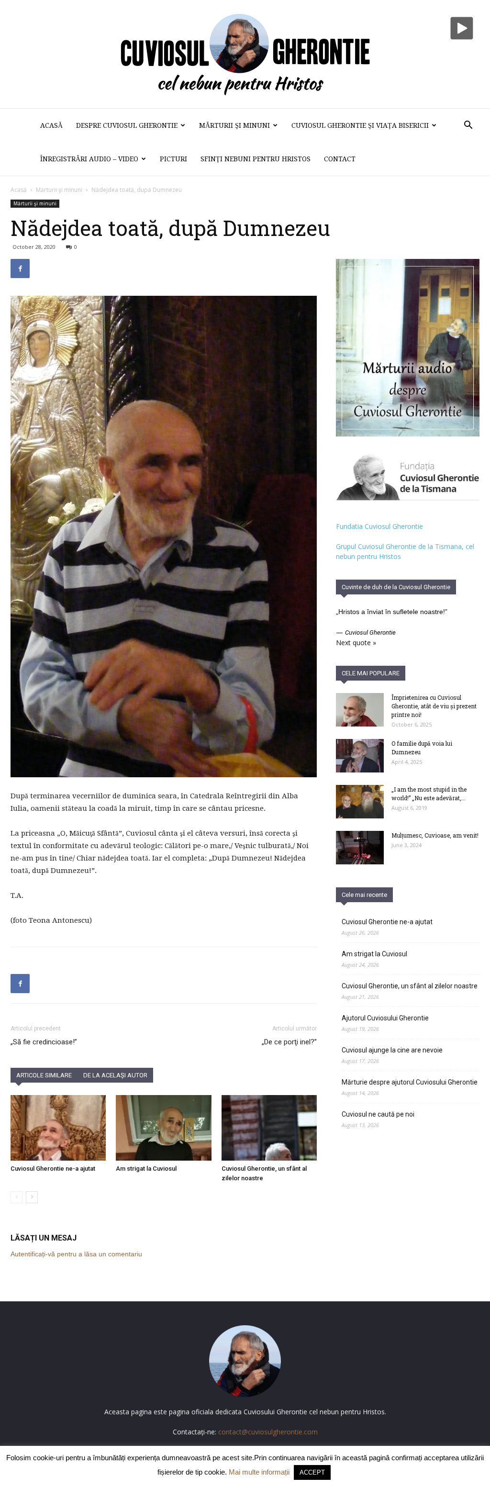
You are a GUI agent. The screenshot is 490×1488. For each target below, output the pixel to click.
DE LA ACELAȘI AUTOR (115, 1075)
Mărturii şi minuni (234, 125)
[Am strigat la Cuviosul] (163, 1128)
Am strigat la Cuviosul (146, 1168)
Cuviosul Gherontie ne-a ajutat (53, 1168)
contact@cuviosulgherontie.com (268, 1431)
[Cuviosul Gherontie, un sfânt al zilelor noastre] (269, 1128)
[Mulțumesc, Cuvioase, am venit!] (360, 847)
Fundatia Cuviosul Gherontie (379, 526)
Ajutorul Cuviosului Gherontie (385, 1018)
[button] (468, 126)
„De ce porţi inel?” (289, 1042)
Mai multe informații (259, 1472)
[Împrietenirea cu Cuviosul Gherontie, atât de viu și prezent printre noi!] (360, 710)
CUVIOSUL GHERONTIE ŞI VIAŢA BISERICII (360, 125)
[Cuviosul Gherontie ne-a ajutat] (58, 1128)
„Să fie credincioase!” (44, 1042)
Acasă (51, 125)
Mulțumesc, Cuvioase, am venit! (435, 835)
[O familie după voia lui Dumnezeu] (360, 755)
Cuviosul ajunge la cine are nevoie (392, 1050)
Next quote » (356, 642)
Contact (340, 159)
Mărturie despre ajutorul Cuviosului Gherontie (410, 1082)
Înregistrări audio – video (89, 159)
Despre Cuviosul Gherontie (127, 125)
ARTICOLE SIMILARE (44, 1075)
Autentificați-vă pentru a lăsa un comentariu (76, 1254)
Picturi (173, 159)
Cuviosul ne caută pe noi (378, 1114)
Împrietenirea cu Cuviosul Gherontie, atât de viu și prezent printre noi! (434, 706)
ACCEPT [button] (312, 1472)
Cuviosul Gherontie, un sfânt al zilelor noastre (410, 986)
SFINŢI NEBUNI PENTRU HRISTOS (255, 159)
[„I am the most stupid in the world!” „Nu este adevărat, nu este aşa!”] (360, 801)
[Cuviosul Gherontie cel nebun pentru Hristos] (245, 54)
